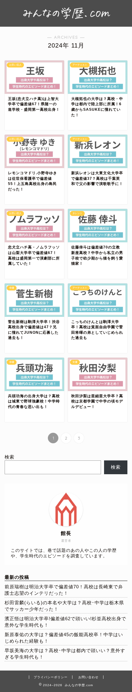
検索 (9, 456)
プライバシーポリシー (51, 677)
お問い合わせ (88, 677)
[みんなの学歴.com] (66, 20)
